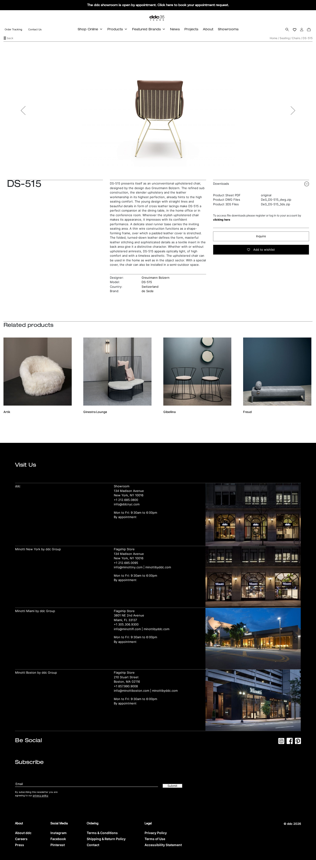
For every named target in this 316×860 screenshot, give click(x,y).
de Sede (148, 291)
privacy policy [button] (40, 795)
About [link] (208, 29)
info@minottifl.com (127, 629)
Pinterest (57, 845)
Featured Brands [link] (146, 29)
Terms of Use (155, 839)
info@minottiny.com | (129, 567)
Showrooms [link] (228, 29)
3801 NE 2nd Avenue (129, 615)
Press (19, 845)
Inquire (261, 236)
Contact (93, 845)
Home (273, 38)
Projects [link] (191, 29)
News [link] (175, 29)
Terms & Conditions (102, 833)
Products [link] (115, 29)
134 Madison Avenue (129, 491)
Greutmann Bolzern (156, 277)
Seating (285, 38)
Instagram (58, 833)
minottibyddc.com (158, 567)
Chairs (296, 38)
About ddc (23, 833)
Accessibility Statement (163, 845)
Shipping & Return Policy (106, 839)
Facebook (58, 839)
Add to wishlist (263, 249)
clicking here (221, 219)
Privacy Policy (156, 833)
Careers (21, 839)
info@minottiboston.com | (133, 690)
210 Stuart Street (126, 677)
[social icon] (281, 742)
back (9, 38)
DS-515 (147, 282)
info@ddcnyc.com (126, 504)
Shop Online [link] (88, 29)
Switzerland (150, 286)
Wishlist (294, 29)
